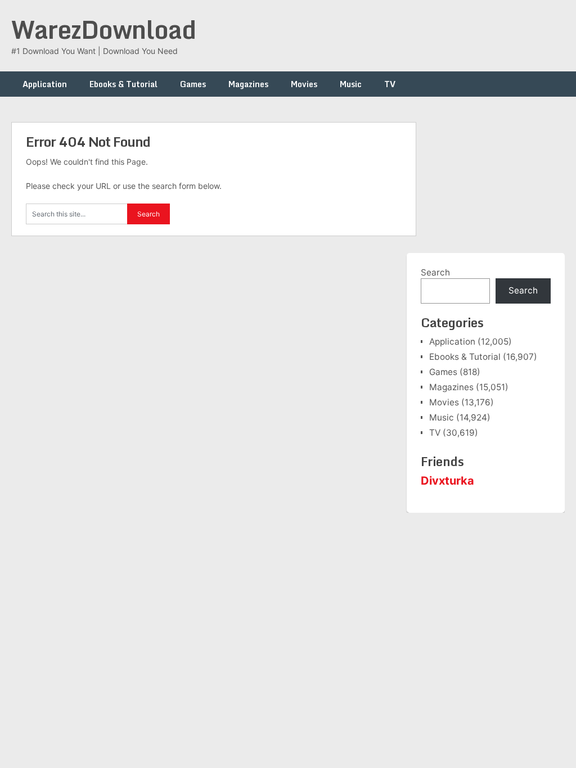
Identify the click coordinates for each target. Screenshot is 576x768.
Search (435, 272)
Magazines (248, 84)
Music (351, 84)
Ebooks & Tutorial (123, 84)
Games (193, 84)
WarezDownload (103, 29)
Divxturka (447, 480)
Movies (304, 84)
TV (389, 84)
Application (44, 84)
